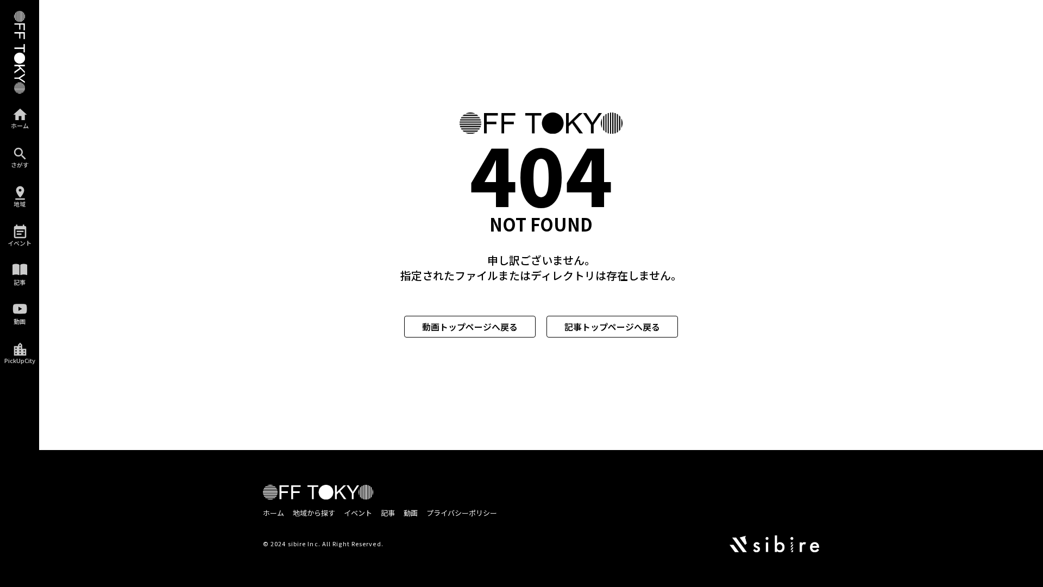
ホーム (273, 513)
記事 (388, 513)
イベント (358, 513)
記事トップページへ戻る (612, 326)
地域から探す (314, 513)
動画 (411, 513)
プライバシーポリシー (461, 513)
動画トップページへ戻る (470, 326)
